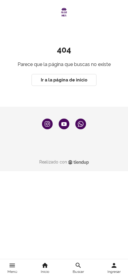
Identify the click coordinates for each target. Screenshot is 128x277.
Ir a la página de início (64, 80)
